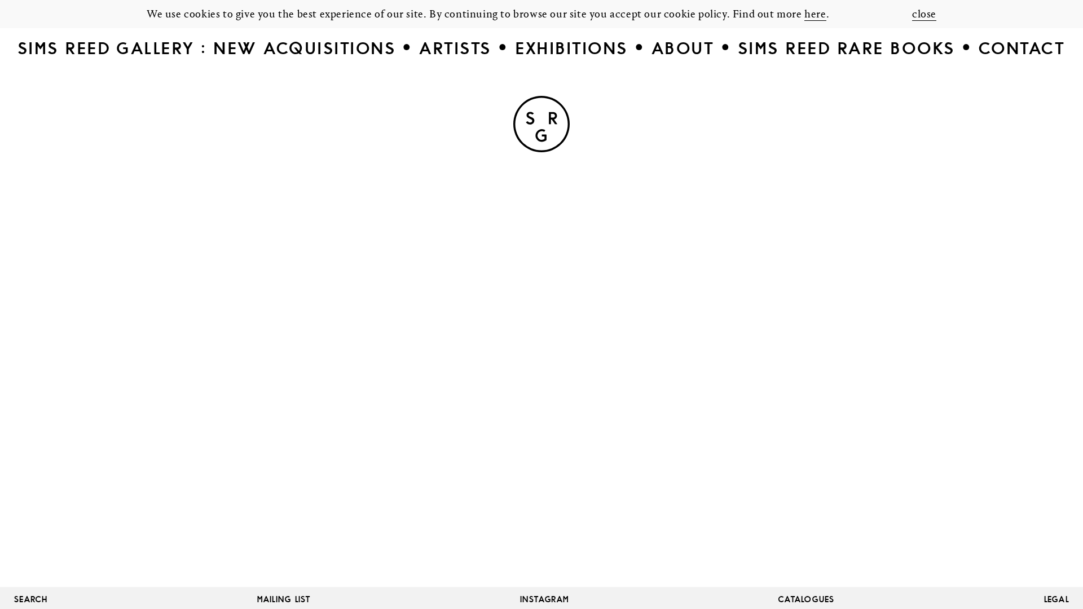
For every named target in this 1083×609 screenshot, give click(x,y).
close (924, 14)
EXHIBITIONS (572, 48)
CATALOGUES (806, 599)
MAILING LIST (284, 599)
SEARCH (31, 599)
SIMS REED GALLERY (106, 48)
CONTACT (1022, 48)
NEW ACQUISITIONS (305, 48)
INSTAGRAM (544, 599)
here (815, 14)
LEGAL (1056, 599)
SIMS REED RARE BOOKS (847, 48)
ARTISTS (455, 48)
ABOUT (683, 48)
